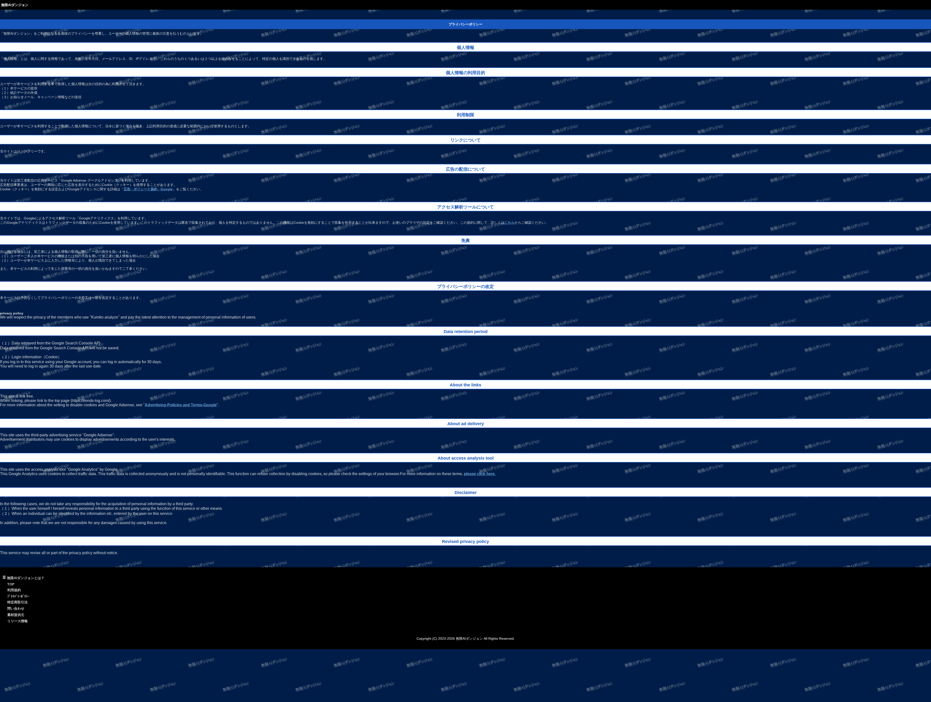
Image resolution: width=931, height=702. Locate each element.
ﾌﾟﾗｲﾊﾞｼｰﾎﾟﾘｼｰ (18, 596)
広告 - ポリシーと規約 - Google (148, 189)
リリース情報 (17, 621)
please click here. (480, 474)
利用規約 (14, 590)
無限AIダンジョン (14, 5)
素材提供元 (15, 615)
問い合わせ (15, 608)
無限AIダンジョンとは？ (25, 578)
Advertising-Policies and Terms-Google (181, 405)
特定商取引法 (17, 602)
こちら (509, 222)
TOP (10, 584)
